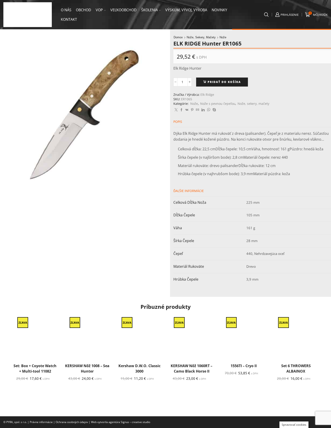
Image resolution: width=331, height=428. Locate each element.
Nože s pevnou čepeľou (217, 103)
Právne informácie (41, 422)
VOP (99, 9)
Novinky (219, 9)
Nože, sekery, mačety (201, 37)
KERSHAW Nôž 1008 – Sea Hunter (87, 368)
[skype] (213, 110)
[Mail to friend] (197, 110)
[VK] (187, 110)
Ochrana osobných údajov (72, 422)
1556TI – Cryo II (244, 365)
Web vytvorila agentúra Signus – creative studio (120, 422)
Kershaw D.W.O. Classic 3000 (139, 368)
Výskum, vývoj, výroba (186, 9)
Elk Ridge (207, 94)
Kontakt (69, 19)
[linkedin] (203, 110)
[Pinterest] (192, 110)
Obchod (83, 9)
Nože (223, 37)
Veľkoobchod (123, 9)
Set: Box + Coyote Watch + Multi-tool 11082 (35, 368)
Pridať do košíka (224, 82)
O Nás (66, 9)
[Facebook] (181, 110)
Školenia (149, 9)
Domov (178, 37)
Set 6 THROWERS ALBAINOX (296, 368)
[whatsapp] (208, 110)
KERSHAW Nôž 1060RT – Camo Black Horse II (191, 368)
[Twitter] (176, 110)
